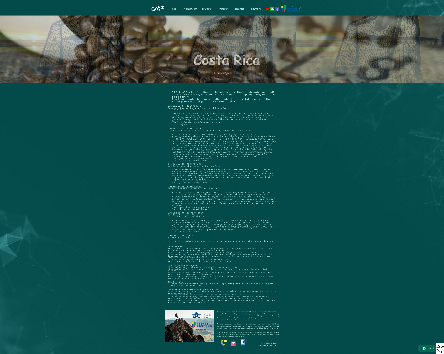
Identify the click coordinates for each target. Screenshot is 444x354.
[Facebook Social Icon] (277, 9)
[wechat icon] (272, 9)
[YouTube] (267, 9)
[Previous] (13, 49)
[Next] (431, 49)
